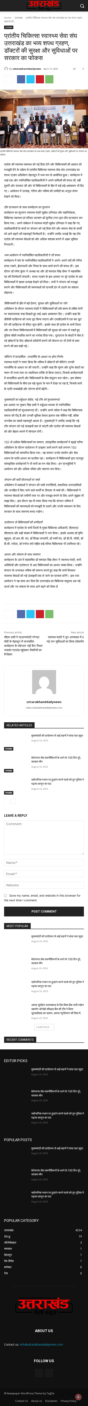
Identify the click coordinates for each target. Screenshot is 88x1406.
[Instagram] (49, 1373)
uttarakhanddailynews (27, 68)
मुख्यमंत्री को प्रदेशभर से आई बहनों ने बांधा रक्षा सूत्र (57, 735)
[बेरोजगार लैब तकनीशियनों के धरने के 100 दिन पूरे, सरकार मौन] (16, 764)
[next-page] (13, 801)
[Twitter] (30, 79)
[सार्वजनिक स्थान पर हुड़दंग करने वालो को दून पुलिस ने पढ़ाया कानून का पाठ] (16, 786)
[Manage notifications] (78, 1397)
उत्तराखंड (19, 17)
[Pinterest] (40, 79)
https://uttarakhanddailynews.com (44, 707)
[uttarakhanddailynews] (6, 69)
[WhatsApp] (49, 79)
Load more (42, 1027)
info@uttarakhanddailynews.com (41, 1344)
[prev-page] (6, 801)
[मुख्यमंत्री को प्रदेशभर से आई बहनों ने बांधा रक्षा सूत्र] (16, 742)
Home (7, 17)
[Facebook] (21, 79)
